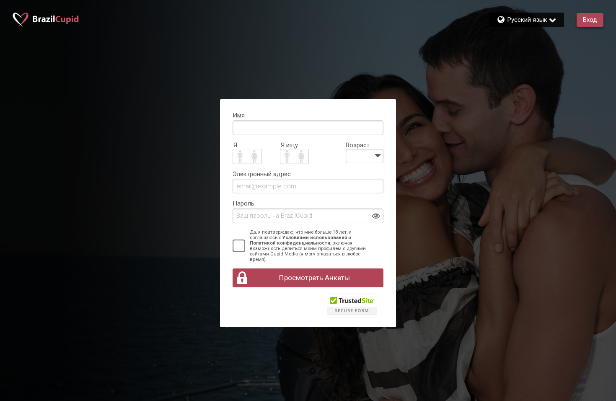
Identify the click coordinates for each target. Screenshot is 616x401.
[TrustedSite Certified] (352, 304)
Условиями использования (314, 237)
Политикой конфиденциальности (290, 243)
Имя (239, 115)
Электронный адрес (262, 174)
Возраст (358, 145)
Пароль (243, 203)
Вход (590, 19)
